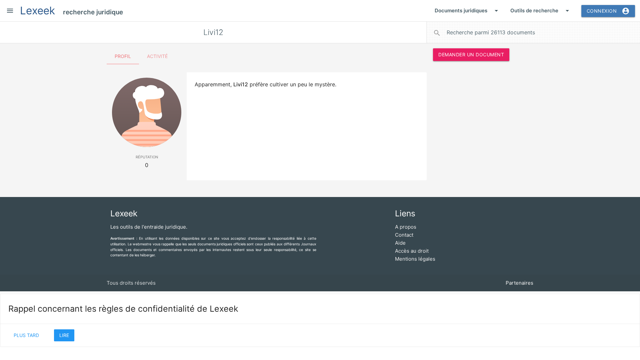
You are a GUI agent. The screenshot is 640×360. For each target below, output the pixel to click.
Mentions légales (415, 259)
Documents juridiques (467, 11)
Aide (400, 243)
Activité (157, 56)
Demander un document (471, 54)
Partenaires (519, 283)
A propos (405, 227)
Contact (404, 235)
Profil (123, 56)
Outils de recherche (540, 11)
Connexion (608, 11)
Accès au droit (412, 251)
